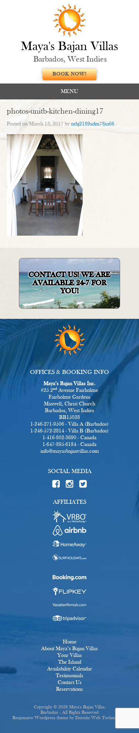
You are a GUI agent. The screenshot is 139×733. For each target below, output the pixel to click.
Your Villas (69, 655)
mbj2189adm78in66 (92, 124)
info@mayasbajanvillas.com (69, 451)
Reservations (69, 689)
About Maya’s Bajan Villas (69, 649)
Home (70, 642)
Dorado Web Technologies (101, 717)
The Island (69, 662)
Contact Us (70, 682)
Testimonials (69, 676)
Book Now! (70, 74)
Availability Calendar (69, 669)
